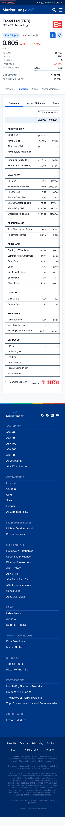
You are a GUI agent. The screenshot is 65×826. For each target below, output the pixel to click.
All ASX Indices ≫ (16, 466)
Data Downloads (16, 641)
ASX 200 (40, 3)
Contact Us (52, 743)
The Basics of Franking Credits (24, 698)
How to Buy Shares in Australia (24, 686)
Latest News (13, 613)
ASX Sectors (13, 568)
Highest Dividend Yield (19, 528)
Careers (24, 743)
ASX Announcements (18, 585)
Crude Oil (11, 489)
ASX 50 (10, 438)
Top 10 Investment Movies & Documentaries (31, 703)
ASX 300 (11, 455)
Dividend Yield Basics (18, 692)
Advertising (37, 743)
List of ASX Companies (19, 551)
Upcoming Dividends (18, 556)
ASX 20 (10, 432)
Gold (9, 494)
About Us (11, 743)
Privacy (50, 750)
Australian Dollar (16, 596)
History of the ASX (17, 669)
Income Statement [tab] (36, 103)
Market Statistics (16, 647)
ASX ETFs (12, 574)
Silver (9, 500)
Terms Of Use (31, 750)
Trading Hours (14, 664)
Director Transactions (19, 562)
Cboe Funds (13, 591)
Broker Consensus (16, 534)
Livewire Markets (16, 720)
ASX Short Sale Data (18, 579)
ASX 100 (11, 443)
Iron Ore (11, 483)
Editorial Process (16, 625)
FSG (13, 750)
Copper (10, 506)
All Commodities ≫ (17, 512)
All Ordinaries (14, 461)
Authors (11, 619)
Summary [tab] (14, 103)
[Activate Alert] (59, 35)
